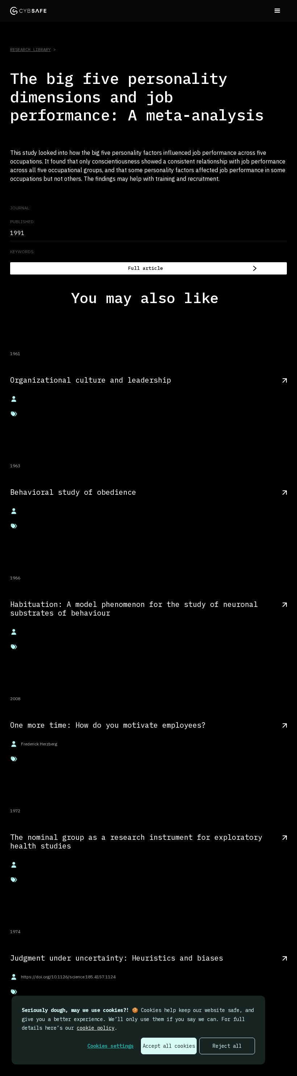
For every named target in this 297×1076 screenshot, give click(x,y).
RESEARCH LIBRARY (30, 49)
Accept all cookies (169, 1046)
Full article (145, 268)
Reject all (227, 1046)
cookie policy (95, 1028)
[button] (277, 10)
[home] (28, 10)
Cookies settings (110, 1046)
